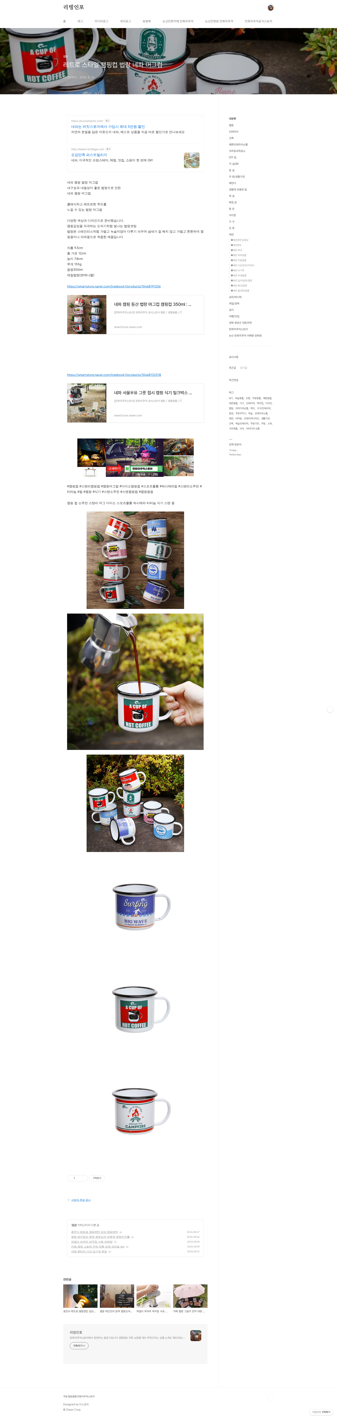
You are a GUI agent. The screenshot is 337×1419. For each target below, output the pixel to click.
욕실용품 (239, 398)
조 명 (231, 228)
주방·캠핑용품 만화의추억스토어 (78, 1396)
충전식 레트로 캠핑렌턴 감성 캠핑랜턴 (94, 1232)
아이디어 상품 (253, 428)
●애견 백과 (236, 250)
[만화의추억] (135, 476)
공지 (231, 309)
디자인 (268, 403)
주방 (263, 423)
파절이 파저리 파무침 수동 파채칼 (92, 1241)
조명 (248, 398)
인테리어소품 (261, 413)
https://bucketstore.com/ (87, 121)
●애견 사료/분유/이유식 (242, 265)
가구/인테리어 (263, 408)
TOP (271, 1398)
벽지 (252, 408)
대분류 (232, 118)
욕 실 (231, 196)
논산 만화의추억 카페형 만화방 (245, 335)
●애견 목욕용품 (238, 255)
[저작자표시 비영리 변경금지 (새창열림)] (110, 1178)
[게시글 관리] (83, 1178)
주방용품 (256, 398)
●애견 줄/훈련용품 (240, 290)
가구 (242, 403)
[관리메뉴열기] (330, 710)
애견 (231, 234)
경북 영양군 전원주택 (240, 322)
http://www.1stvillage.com (87, 149)
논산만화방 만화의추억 (219, 21)
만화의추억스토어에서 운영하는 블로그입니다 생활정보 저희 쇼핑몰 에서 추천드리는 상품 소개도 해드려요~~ (127, 1337)
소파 (270, 423)
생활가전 (265, 418)
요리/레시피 (235, 297)
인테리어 (233, 131)
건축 (231, 138)
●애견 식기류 (237, 270)
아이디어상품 (241, 408)
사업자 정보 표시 (81, 1199)
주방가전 (254, 423)
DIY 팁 (232, 157)
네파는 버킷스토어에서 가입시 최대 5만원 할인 (108, 126)
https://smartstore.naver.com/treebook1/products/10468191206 (114, 286)
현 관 (231, 208)
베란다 (232, 183)
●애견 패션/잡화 (239, 285)
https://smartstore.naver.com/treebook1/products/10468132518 (114, 375)
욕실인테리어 (241, 423)
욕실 (250, 413)
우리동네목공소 (237, 151)
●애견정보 (236, 245)
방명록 (147, 21)
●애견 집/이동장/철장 (241, 280)
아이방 (232, 215)
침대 (231, 413)
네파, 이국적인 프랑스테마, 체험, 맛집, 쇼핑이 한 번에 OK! (112, 160)
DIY (231, 398)
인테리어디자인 (251, 418)
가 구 (231, 221)
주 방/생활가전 (237, 176)
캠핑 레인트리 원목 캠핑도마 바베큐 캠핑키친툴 (100, 1236)
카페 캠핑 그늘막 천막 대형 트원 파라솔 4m (97, 1246)
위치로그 (125, 21)
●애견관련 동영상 (239, 240)
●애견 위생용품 (238, 275)
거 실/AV (234, 163)
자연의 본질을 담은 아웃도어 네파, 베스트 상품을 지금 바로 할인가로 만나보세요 (128, 132)
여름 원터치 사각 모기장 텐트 (89, 1251)
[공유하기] (78, 1178)
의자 (242, 428)
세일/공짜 (234, 303)
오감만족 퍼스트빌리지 (89, 155)
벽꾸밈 (260, 403)
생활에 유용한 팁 (238, 189)
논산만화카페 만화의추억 (178, 21)
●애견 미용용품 (238, 260)
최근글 (232, 367)
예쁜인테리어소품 (238, 144)
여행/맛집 (234, 316)
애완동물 (267, 398)
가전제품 (233, 428)
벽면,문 (233, 202)
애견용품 (233, 403)
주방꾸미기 (240, 413)
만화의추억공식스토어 (258, 21)
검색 (262, 8)
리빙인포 (73, 7)
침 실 (231, 170)
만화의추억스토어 (238, 329)
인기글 (243, 367)
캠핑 (74, 1225)
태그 (80, 21)
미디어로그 (101, 21)
